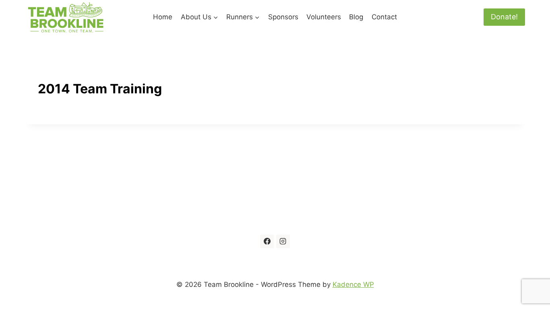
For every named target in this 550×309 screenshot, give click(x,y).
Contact (384, 17)
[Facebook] (267, 241)
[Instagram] (283, 241)
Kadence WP (353, 284)
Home (162, 17)
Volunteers (323, 17)
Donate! (504, 16)
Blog (356, 17)
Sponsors (283, 17)
